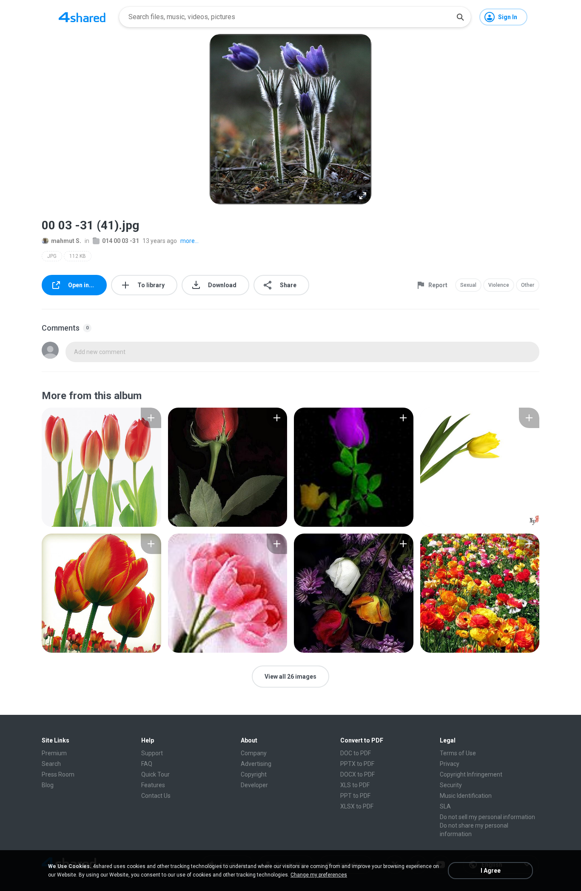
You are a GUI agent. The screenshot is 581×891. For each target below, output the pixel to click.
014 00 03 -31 (120, 240)
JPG (52, 256)
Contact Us (156, 795)
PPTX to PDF (357, 763)
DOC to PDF (355, 753)
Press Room (58, 774)
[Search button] (460, 17)
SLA (445, 806)
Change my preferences (318, 875)
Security (451, 785)
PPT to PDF (355, 795)
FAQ (146, 763)
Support (152, 753)
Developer (254, 785)
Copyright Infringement (471, 774)
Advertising (256, 763)
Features (153, 785)
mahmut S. (66, 240)
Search (51, 763)
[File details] (101, 467)
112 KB (77, 256)
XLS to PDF (355, 785)
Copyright (254, 774)
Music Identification (466, 795)
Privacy (449, 763)
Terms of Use (458, 753)
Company (254, 753)
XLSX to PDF (356, 806)
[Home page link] (82, 17)
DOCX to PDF (357, 774)
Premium (54, 753)
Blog (48, 785)
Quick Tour (155, 774)
